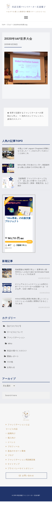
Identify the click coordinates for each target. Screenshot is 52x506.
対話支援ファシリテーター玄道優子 (29, 7)
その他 (10, 361)
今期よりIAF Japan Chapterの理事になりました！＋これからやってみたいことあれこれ (34, 151)
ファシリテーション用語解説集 (21, 460)
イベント (12, 442)
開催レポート (13, 356)
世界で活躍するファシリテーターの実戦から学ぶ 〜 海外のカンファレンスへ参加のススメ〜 (25, 115)
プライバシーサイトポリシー (21, 468)
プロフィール (14, 446)
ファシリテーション (16, 337)
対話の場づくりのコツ (17, 350)
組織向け (11, 433)
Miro (10, 343)
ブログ (11, 455)
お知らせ (11, 367)
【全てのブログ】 (14, 326)
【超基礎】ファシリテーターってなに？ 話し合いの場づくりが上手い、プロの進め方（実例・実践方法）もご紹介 (33, 182)
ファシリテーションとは (19, 425)
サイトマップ (14, 464)
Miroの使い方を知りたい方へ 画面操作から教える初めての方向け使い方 (34, 166)
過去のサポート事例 (16, 451)
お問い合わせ (28, 475)
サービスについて (15, 332)
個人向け (11, 438)
